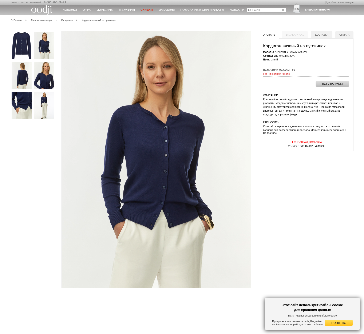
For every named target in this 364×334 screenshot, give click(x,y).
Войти (332, 2)
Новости (237, 9)
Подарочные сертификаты (202, 9)
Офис (87, 9)
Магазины (166, 9)
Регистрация (345, 2)
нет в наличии (332, 83)
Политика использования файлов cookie (312, 315)
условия (320, 145)
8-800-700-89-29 (55, 2)
